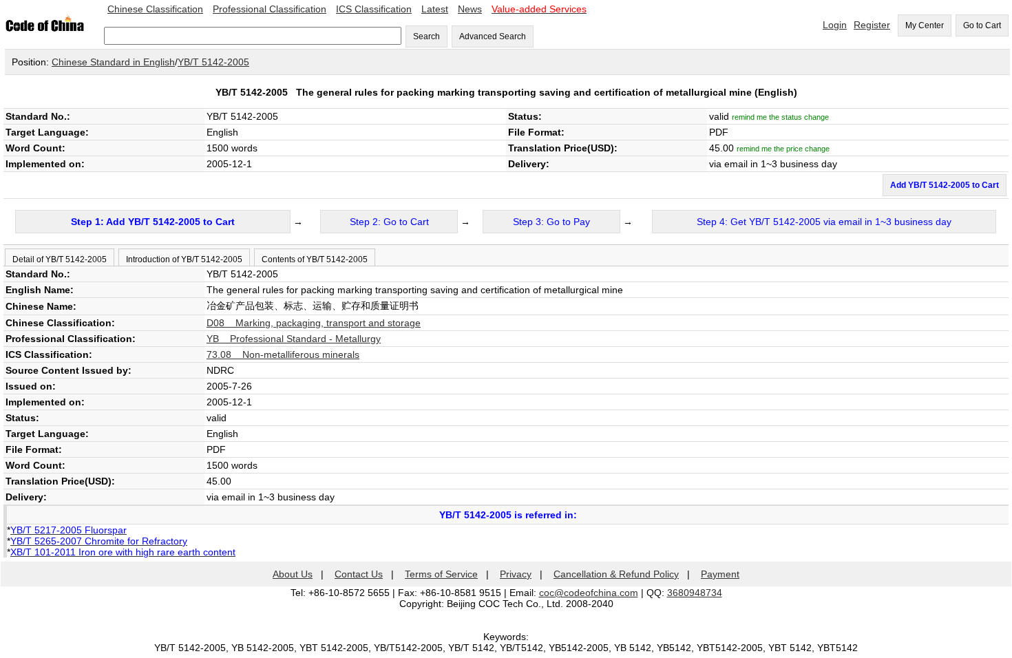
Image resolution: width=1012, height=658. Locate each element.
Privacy (515, 574)
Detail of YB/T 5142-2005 (59, 259)
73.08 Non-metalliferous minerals (283, 354)
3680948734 (694, 592)
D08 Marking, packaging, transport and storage (314, 322)
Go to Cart (982, 25)
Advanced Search (492, 36)
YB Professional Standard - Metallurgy (294, 338)
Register (872, 24)
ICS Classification (374, 8)
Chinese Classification (155, 8)
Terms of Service (441, 574)
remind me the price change (783, 149)
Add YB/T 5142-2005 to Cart (944, 185)
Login (835, 24)
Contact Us (359, 574)
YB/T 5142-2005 (213, 61)
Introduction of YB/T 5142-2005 (184, 259)
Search (426, 36)
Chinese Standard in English (113, 61)
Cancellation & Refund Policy (616, 574)
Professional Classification (269, 8)
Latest (434, 8)
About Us (293, 574)
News (470, 8)
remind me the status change (780, 117)
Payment (720, 574)
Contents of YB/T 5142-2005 (315, 259)
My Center (924, 25)
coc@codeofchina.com (588, 592)
